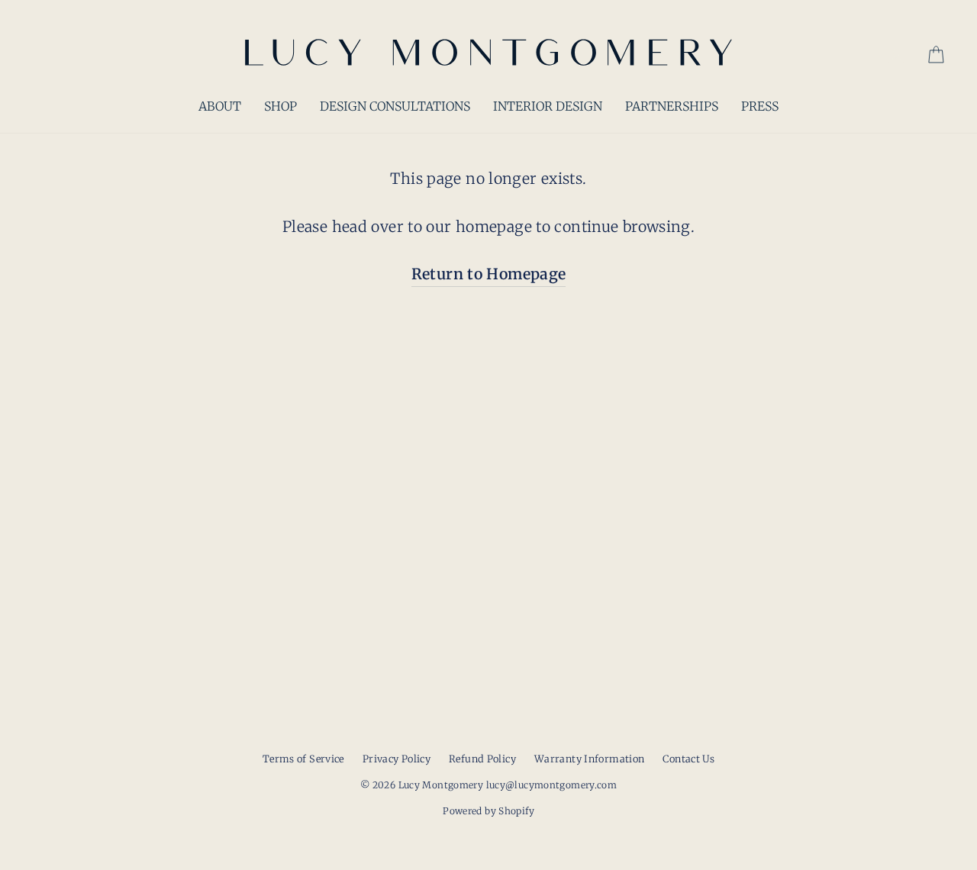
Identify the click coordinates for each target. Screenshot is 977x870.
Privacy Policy (396, 758)
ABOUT (219, 106)
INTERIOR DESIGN (547, 106)
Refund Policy (482, 758)
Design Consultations (395, 106)
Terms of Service (303, 758)
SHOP (280, 106)
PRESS (760, 106)
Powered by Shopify (488, 811)
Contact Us (688, 758)
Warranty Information (589, 758)
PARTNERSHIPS (671, 106)
